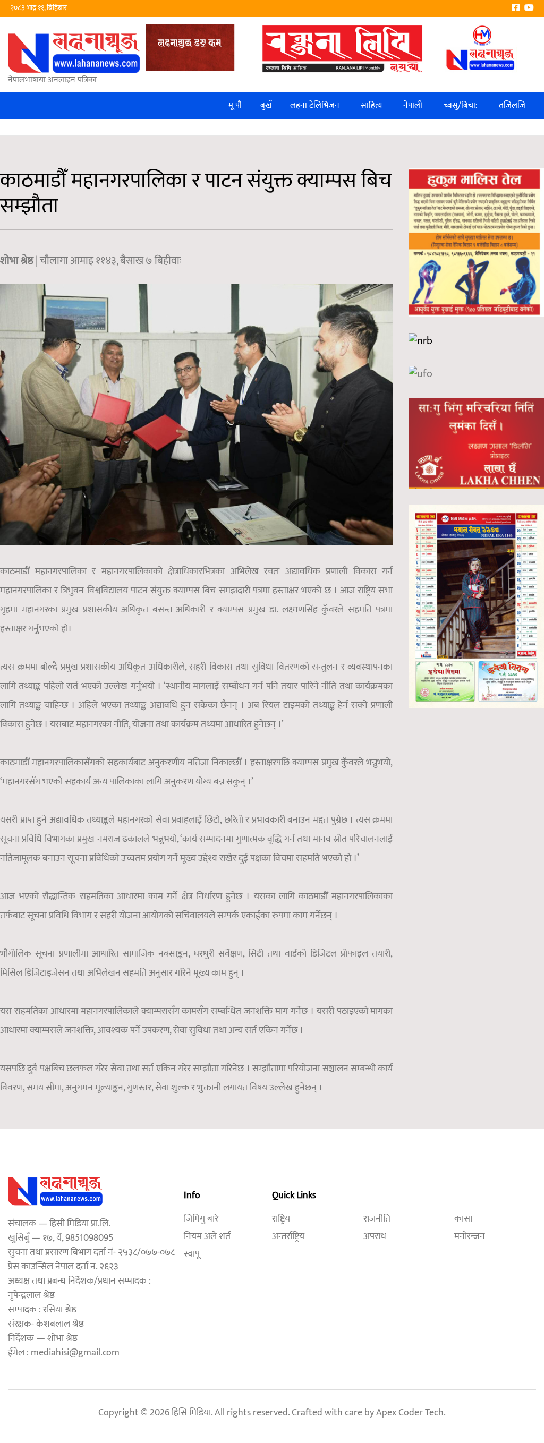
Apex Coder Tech (410, 1413)
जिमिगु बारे (201, 1219)
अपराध (374, 1236)
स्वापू (192, 1254)
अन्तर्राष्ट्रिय (288, 1236)
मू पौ (235, 105)
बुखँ (265, 105)
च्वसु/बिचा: (461, 105)
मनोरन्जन (469, 1236)
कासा (463, 1219)
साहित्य (371, 105)
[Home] (74, 53)
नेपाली (412, 105)
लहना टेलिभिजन (314, 105)
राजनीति (376, 1219)
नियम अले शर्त (207, 1236)
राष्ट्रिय (281, 1219)
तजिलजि (512, 105)
